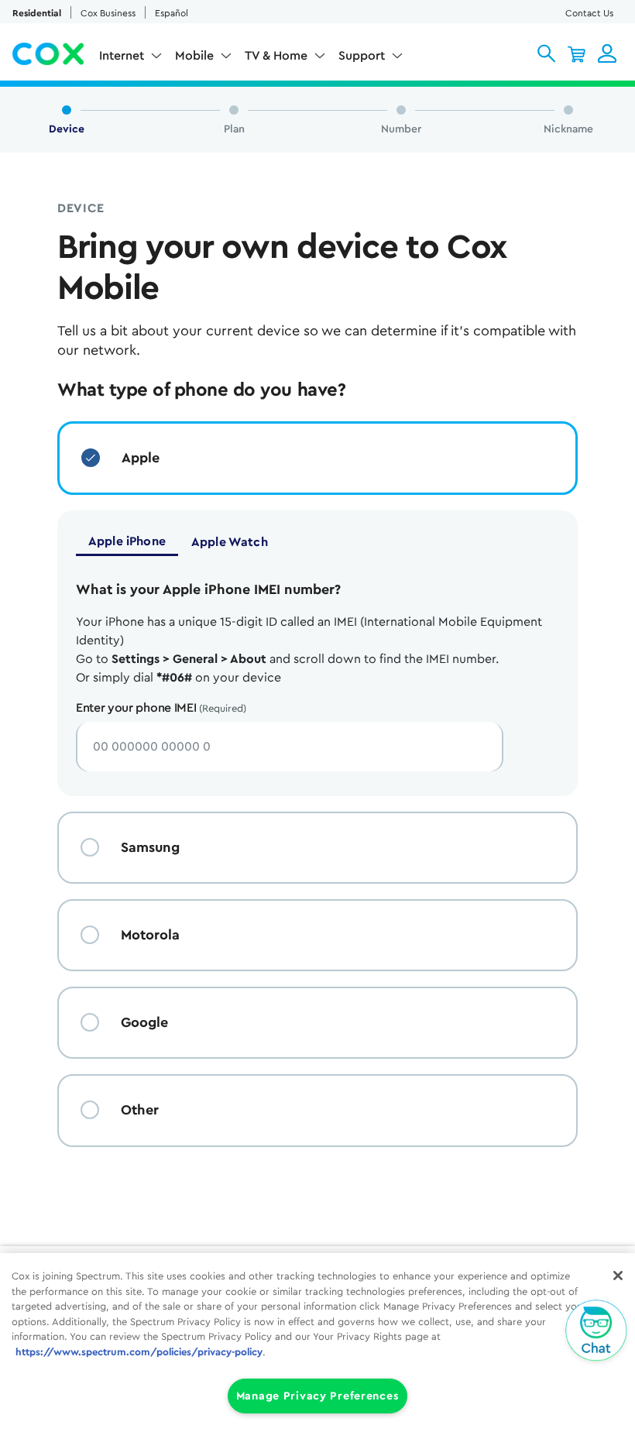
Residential (36, 13)
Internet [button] (121, 56)
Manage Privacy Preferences (318, 1396)
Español (171, 13)
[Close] (618, 1276)
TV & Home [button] (276, 56)
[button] (546, 53)
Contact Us (589, 13)
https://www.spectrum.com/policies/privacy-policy (139, 1352)
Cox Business (108, 13)
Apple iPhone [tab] (127, 541)
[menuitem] (131, 59)
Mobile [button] (194, 56)
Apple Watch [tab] (229, 542)
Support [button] (361, 56)
